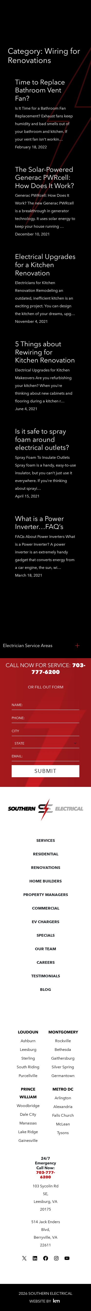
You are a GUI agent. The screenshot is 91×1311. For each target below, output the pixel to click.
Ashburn (28, 1041)
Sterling (28, 1058)
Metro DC (62, 1089)
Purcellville (28, 1075)
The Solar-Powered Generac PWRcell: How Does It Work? (44, 178)
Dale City (28, 1114)
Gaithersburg (62, 1058)
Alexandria (63, 1106)
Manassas (28, 1123)
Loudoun (28, 1032)
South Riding (28, 1067)
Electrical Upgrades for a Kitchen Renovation (45, 265)
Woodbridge (28, 1105)
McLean (63, 1124)
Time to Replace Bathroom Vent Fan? (40, 90)
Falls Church (63, 1115)
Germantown (62, 1075)
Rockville (63, 1041)
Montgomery (63, 1032)
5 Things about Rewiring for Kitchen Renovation (45, 352)
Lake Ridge (28, 1132)
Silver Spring (63, 1067)
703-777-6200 (45, 1174)
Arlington (63, 1098)
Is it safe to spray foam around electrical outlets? (42, 439)
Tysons (63, 1132)
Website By (40, 1301)
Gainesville (28, 1140)
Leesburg (28, 1049)
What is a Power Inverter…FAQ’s (39, 523)
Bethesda (63, 1049)
